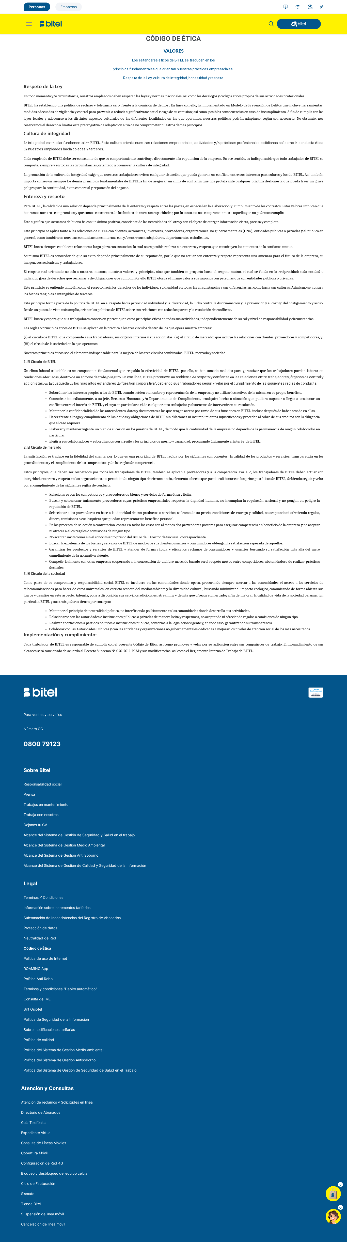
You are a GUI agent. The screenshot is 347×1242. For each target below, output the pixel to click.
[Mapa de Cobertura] (298, 6)
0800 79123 (42, 744)
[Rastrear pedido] (310, 6)
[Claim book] (315, 699)
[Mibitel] (299, 24)
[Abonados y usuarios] (285, 6)
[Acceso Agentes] (321, 7)
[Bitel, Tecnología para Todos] (51, 24)
